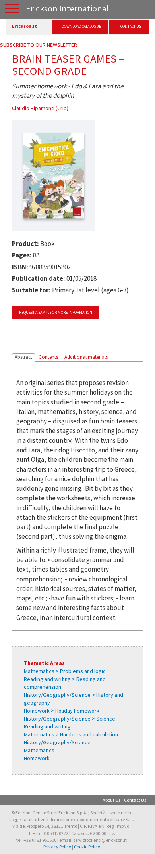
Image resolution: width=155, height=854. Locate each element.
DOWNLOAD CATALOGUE (81, 26)
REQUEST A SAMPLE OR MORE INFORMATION (55, 312)
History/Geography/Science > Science (69, 718)
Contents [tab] (48, 357)
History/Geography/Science (57, 742)
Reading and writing (47, 726)
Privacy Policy (57, 847)
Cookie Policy (87, 847)
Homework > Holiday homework (61, 710)
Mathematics (39, 750)
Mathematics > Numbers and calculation (71, 734)
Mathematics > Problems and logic (65, 671)
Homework (37, 758)
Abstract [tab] (23, 357)
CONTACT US (130, 26)
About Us (111, 800)
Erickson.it (24, 26)
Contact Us (135, 800)
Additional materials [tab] (86, 357)
